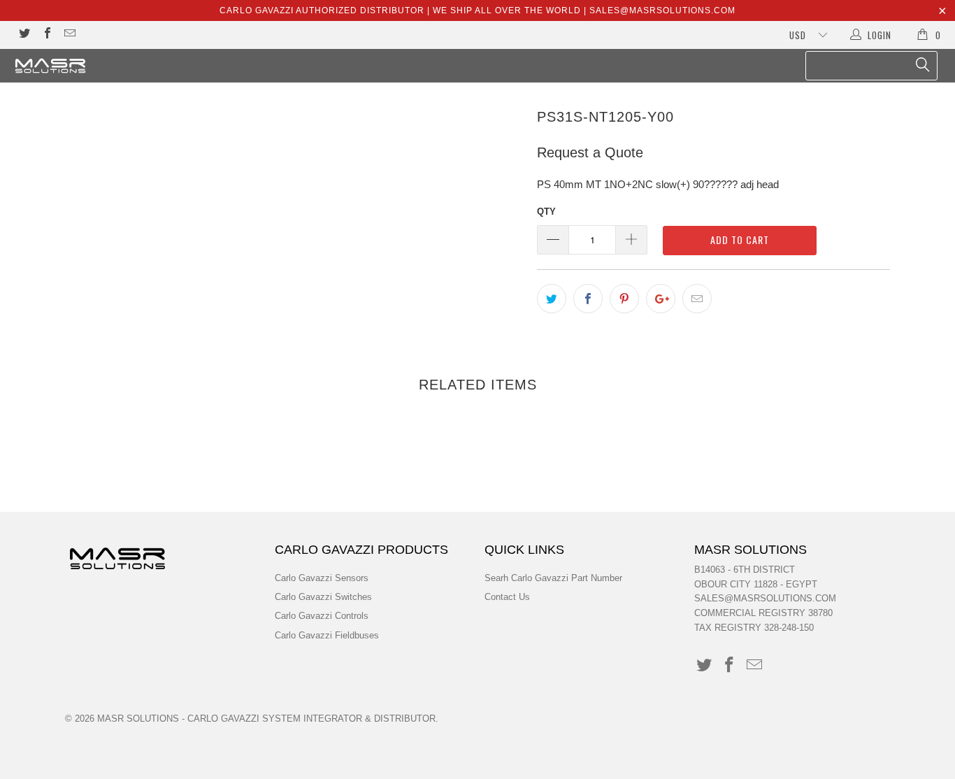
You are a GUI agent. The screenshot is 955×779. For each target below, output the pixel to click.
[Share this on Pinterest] (624, 298)
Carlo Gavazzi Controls (321, 615)
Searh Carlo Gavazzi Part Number (553, 578)
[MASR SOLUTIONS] (83, 66)
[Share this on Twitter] (551, 298)
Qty (546, 211)
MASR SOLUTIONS (138, 718)
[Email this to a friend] (697, 298)
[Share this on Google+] (660, 298)
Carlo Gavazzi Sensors (321, 578)
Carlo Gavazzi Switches (323, 597)
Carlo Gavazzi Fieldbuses (327, 635)
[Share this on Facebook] (588, 298)
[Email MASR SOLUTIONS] (69, 34)
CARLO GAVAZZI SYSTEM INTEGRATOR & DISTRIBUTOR (311, 718)
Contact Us (507, 597)
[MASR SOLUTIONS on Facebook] (46, 34)
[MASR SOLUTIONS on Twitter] (23, 34)
